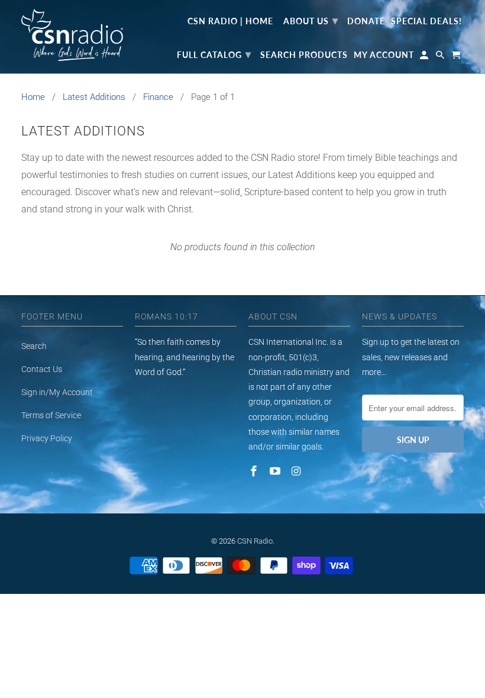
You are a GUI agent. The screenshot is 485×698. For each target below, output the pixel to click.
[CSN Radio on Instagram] (297, 471)
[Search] (441, 57)
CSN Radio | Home (230, 21)
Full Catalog (214, 53)
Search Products (304, 55)
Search (34, 346)
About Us (310, 20)
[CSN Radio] (72, 35)
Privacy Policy (46, 438)
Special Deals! (426, 21)
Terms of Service (51, 415)
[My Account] (425, 57)
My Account (384, 55)
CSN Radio (255, 541)
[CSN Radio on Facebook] (254, 471)
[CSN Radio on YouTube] (276, 471)
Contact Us (41, 369)
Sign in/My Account (57, 392)
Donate (366, 21)
